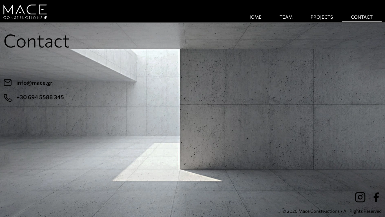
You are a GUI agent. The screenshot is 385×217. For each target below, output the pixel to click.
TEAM (286, 16)
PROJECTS (322, 16)
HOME (254, 16)
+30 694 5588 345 (40, 97)
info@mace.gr (34, 82)
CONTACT (362, 16)
